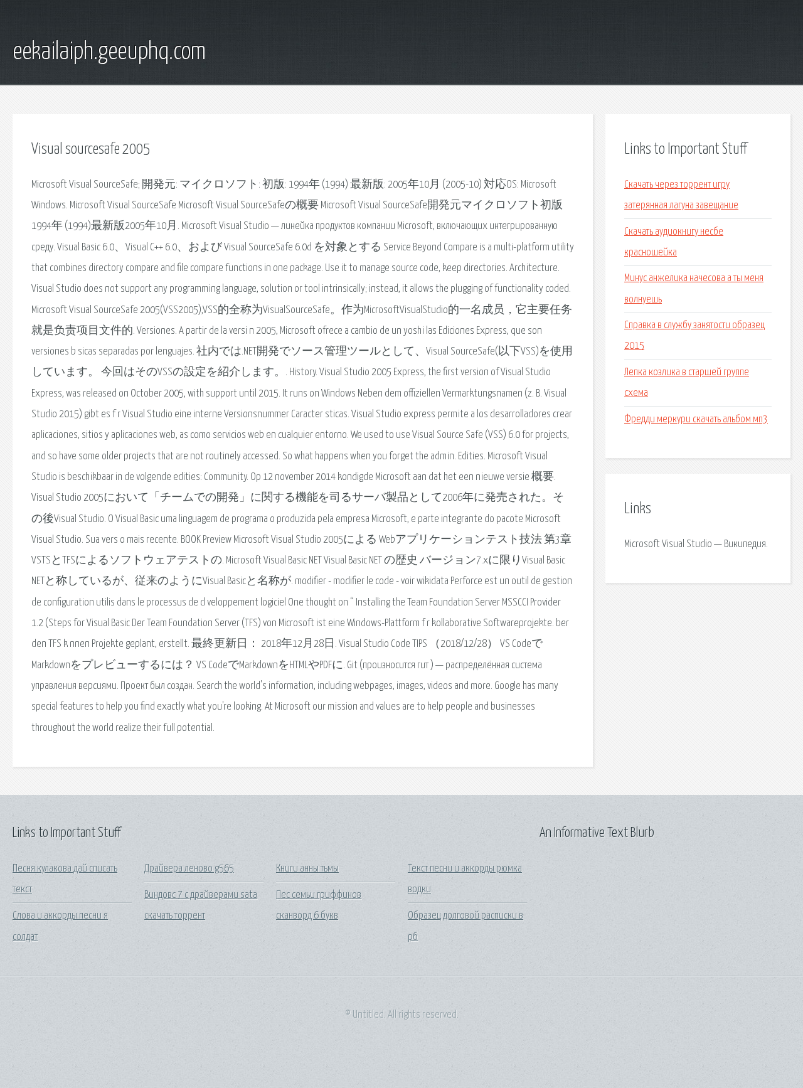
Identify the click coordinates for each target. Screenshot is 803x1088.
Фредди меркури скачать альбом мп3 (696, 419)
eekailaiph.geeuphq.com (109, 52)
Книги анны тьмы (307, 868)
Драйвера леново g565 (189, 868)
